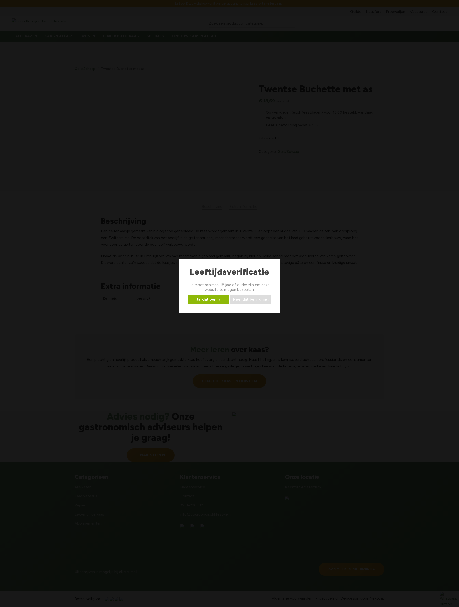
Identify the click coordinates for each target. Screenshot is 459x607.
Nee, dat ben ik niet (251, 299)
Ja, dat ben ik (208, 299)
